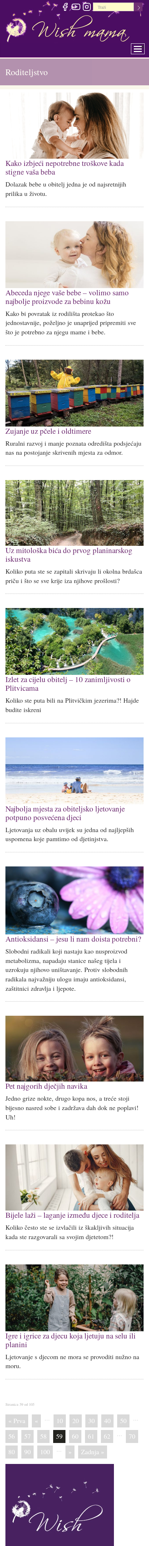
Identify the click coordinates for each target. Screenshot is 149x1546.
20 (75, 1409)
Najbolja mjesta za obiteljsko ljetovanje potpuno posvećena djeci (63, 805)
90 (27, 1440)
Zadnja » (92, 1440)
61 (91, 1424)
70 (132, 1424)
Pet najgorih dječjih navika (44, 1077)
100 (45, 1440)
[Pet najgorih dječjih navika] (74, 1040)
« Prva (16, 1409)
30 (91, 1409)
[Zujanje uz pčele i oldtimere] (74, 390)
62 (107, 1424)
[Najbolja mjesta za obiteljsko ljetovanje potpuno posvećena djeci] (74, 764)
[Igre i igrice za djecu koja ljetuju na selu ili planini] (74, 1287)
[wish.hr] (59, 1505)
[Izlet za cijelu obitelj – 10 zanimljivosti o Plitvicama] (74, 636)
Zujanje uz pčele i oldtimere (46, 427)
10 (59, 1409)
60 (75, 1424)
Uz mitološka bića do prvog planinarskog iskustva (65, 550)
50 (123, 1409)
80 (11, 1440)
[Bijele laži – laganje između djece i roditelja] (74, 1168)
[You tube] (75, 8)
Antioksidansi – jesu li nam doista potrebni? (70, 930)
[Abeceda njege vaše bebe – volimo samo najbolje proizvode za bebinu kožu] (74, 253)
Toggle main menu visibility (143, 47)
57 (27, 1424)
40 (107, 1409)
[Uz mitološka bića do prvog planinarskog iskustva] (74, 509)
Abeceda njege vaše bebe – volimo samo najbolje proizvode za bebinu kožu (64, 294)
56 (11, 1424)
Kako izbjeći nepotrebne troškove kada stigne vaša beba (71, 166)
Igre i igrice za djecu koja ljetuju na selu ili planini (68, 1329)
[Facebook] (64, 8)
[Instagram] (86, 8)
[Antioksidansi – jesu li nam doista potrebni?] (74, 892)
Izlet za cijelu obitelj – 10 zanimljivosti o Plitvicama (66, 677)
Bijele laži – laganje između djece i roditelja (70, 1205)
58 (43, 1424)
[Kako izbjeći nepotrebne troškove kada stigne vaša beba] (74, 126)
